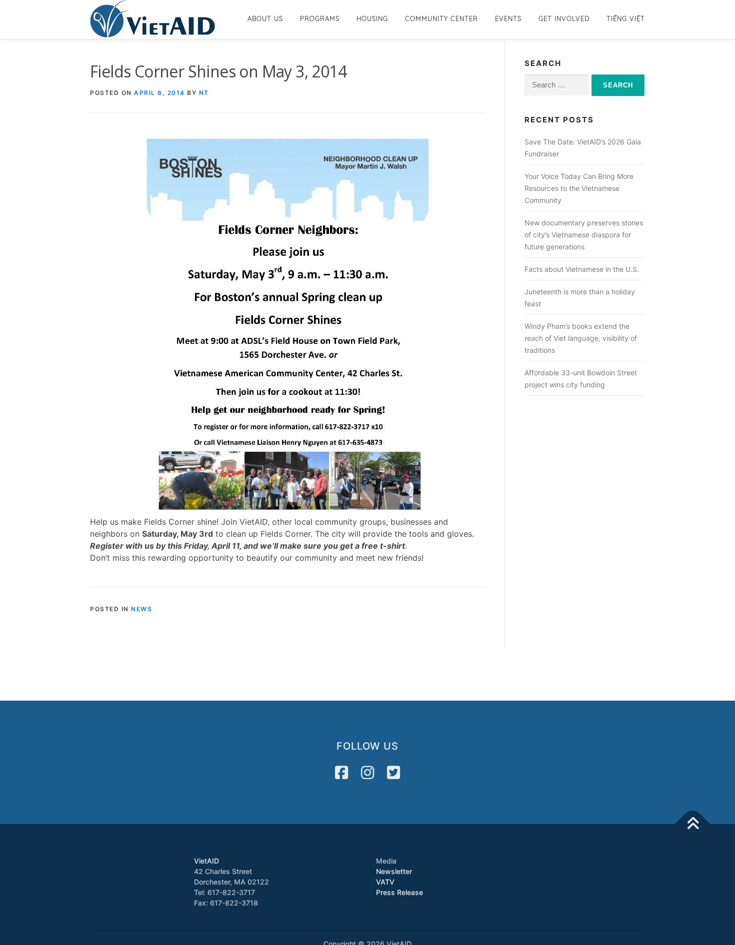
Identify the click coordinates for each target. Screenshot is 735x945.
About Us (265, 18)
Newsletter (394, 871)
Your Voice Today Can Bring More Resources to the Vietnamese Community (579, 188)
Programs (320, 18)
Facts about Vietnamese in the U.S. (581, 269)
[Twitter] (393, 773)
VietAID (206, 861)
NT (204, 92)
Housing (372, 18)
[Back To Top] (692, 824)
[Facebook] (341, 773)
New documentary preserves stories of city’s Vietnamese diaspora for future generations (583, 234)
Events (508, 18)
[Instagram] (367, 773)
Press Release (399, 892)
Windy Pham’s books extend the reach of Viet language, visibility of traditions (580, 338)
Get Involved (564, 18)
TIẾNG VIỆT (625, 18)
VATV (385, 882)
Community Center (441, 18)
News (141, 609)
